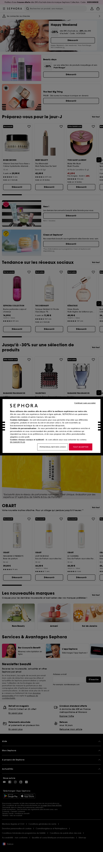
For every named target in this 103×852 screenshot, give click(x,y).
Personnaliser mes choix (53, 447)
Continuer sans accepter (85, 403)
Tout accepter (80, 447)
